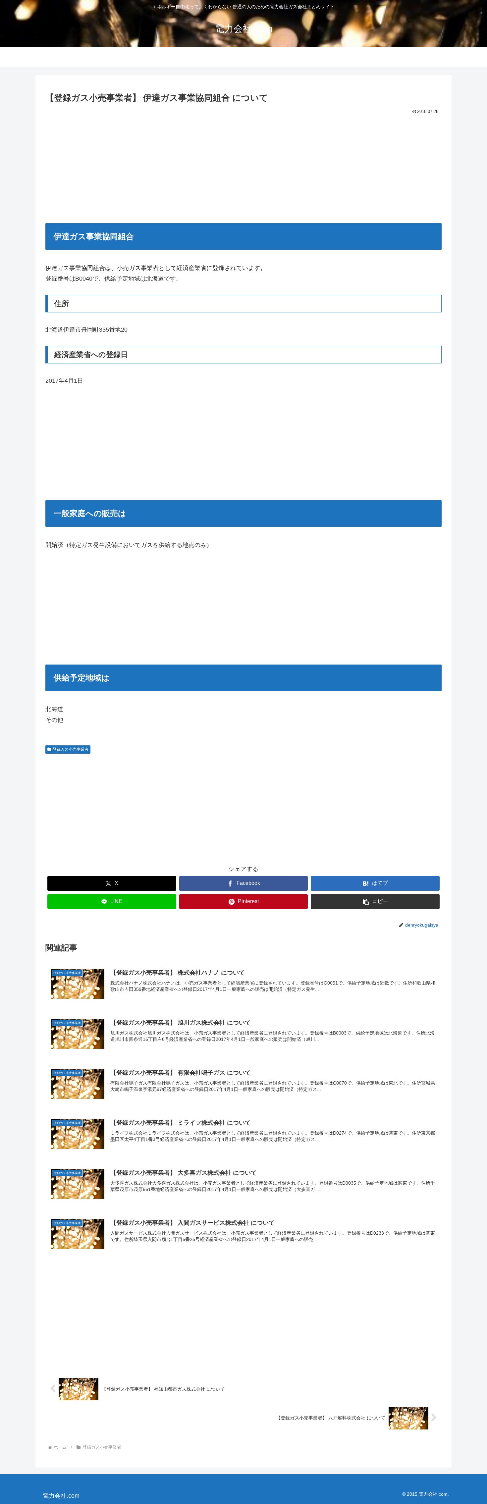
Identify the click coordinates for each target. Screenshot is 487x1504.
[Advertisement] (243, 166)
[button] (375, 901)
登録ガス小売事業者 (70, 749)
